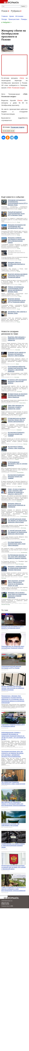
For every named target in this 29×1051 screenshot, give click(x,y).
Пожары (24, 19)
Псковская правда (17, 127)
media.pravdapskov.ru (9, 52)
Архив (11, 16)
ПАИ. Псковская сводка (16, 88)
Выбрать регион (5, 904)
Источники (19, 16)
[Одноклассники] (8, 137)
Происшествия (13, 19)
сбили (22, 78)
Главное (4, 16)
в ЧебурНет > (6, 22)
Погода (4, 19)
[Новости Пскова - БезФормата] (9, 2)
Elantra (19, 100)
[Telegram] (12, 137)
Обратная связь (5, 902)
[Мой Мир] (16, 137)
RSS (12, 906)
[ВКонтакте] (3, 137)
